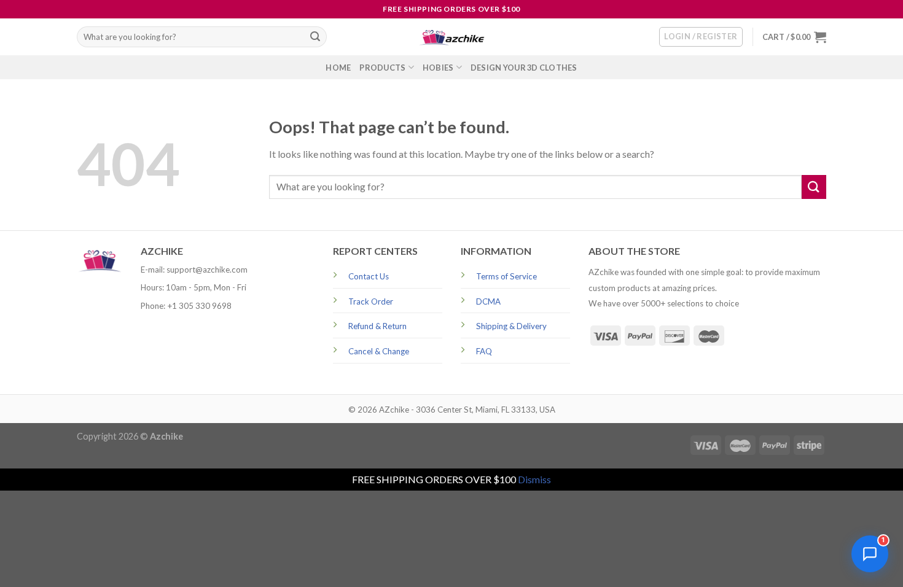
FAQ (484, 351)
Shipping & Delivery (511, 326)
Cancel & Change (378, 351)
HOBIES (438, 67)
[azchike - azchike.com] (451, 37)
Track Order (370, 301)
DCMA (488, 301)
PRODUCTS (382, 67)
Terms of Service (506, 276)
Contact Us (368, 276)
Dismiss (534, 479)
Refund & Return (377, 326)
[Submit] (315, 36)
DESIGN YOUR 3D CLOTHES (524, 67)
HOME (338, 67)
